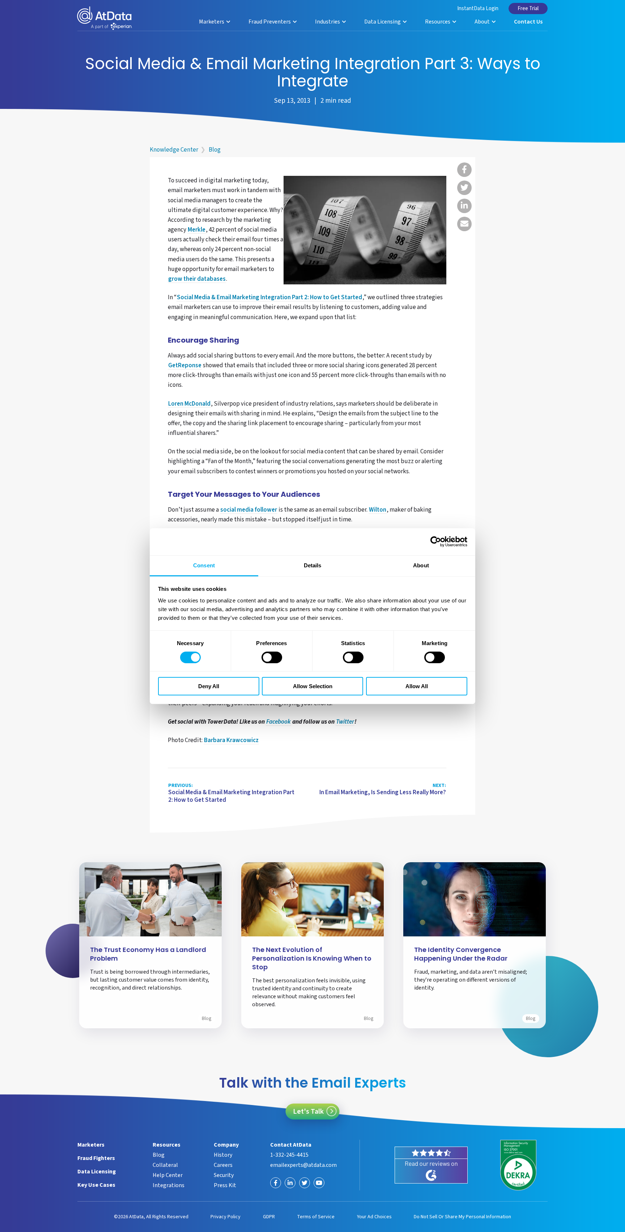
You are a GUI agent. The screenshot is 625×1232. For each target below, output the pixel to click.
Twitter (345, 722)
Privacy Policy (226, 1216)
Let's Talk (308, 1111)
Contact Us (528, 22)
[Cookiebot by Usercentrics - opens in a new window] (435, 541)
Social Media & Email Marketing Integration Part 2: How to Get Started (269, 297)
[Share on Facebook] (464, 169)
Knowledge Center (174, 149)
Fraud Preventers (270, 22)
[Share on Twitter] (464, 188)
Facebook (278, 722)
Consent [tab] (204, 565)
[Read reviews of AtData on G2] (431, 1165)
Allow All (416, 686)
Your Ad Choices (374, 1216)
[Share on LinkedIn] (464, 206)
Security (224, 1175)
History (223, 1155)
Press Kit (225, 1185)
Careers (223, 1165)
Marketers (212, 22)
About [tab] (421, 565)
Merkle (196, 230)
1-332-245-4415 (289, 1155)
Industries (328, 22)
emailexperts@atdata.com (303, 1165)
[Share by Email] (464, 224)
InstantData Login (477, 8)
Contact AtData (290, 1145)
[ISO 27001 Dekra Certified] (518, 1165)
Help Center (168, 1175)
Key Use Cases (96, 1185)
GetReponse (184, 365)
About (483, 22)
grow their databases (197, 279)
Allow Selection (312, 686)
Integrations (168, 1185)
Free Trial (528, 8)
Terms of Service (316, 1216)
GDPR (269, 1216)
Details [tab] (313, 565)
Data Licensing (383, 22)
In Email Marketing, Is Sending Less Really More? (382, 789)
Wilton (377, 510)
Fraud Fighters (96, 1158)
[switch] (272, 657)
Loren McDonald (189, 404)
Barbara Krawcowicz (231, 740)
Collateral (165, 1165)
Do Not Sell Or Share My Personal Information (462, 1216)
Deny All (208, 686)
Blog (215, 149)
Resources (438, 22)
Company (226, 1145)
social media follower (248, 510)
